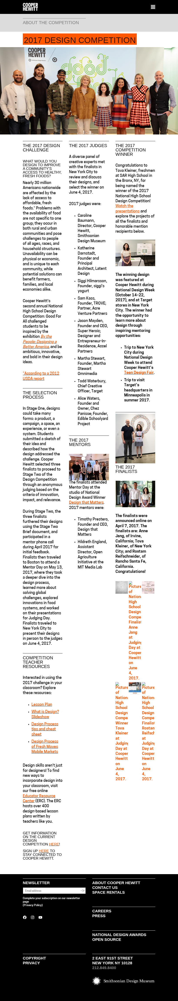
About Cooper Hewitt (116, 883)
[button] (153, 7)
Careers (101, 911)
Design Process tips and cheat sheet (44, 730)
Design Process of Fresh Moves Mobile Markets (44, 747)
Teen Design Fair (139, 373)
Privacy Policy (33, 905)
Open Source (106, 939)
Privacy (31, 963)
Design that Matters (86, 503)
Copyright (34, 958)
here (54, 844)
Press (98, 916)
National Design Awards (119, 935)
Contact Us (105, 887)
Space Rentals (108, 892)
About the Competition (51, 22)
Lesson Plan (41, 705)
